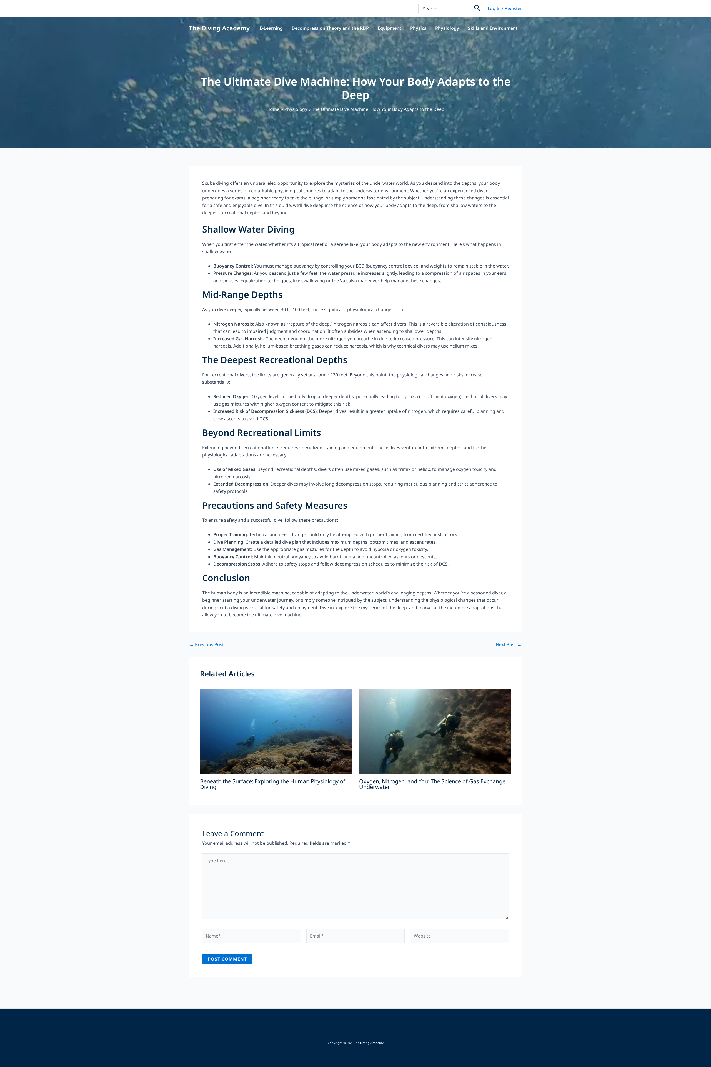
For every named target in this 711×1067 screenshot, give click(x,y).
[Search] (477, 8)
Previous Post (206, 644)
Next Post (509, 644)
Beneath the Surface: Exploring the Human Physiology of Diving (272, 784)
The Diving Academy (219, 28)
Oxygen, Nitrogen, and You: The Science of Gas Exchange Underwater (432, 784)
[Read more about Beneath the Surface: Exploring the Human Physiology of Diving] (276, 731)
